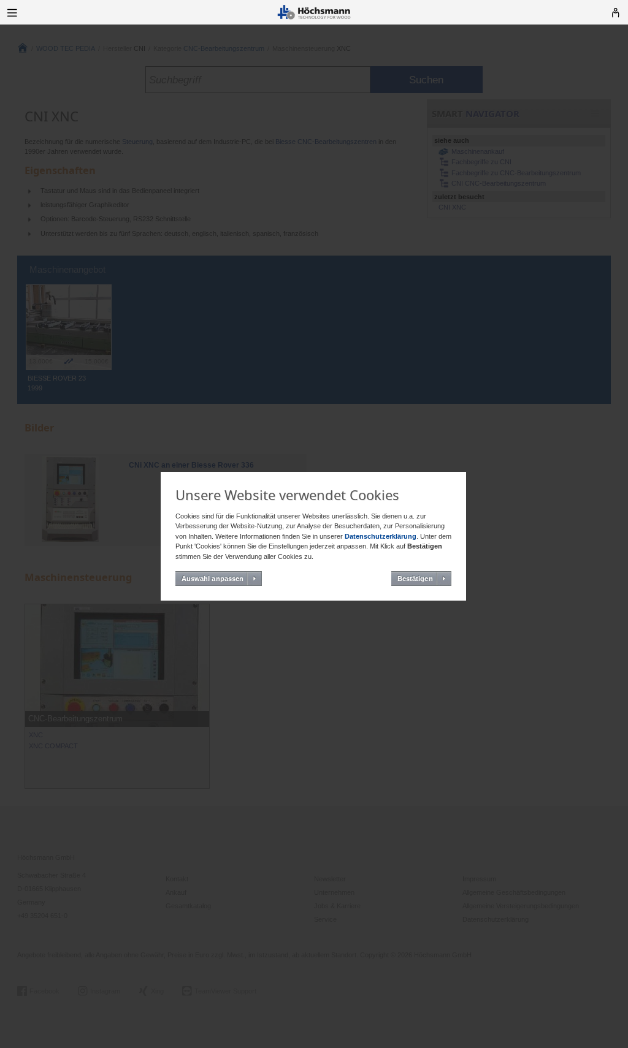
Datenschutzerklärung (380, 536)
